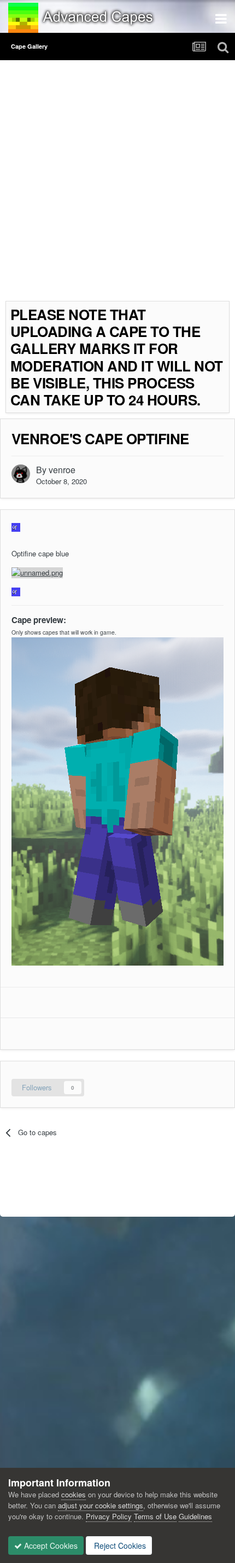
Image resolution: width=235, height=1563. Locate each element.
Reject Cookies (119, 1545)
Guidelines (195, 1516)
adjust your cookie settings (100, 1505)
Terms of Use (155, 1516)
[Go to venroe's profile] (20, 473)
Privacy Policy (109, 1516)
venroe (62, 469)
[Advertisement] (117, 183)
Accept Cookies (50, 1545)
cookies (73, 1494)
